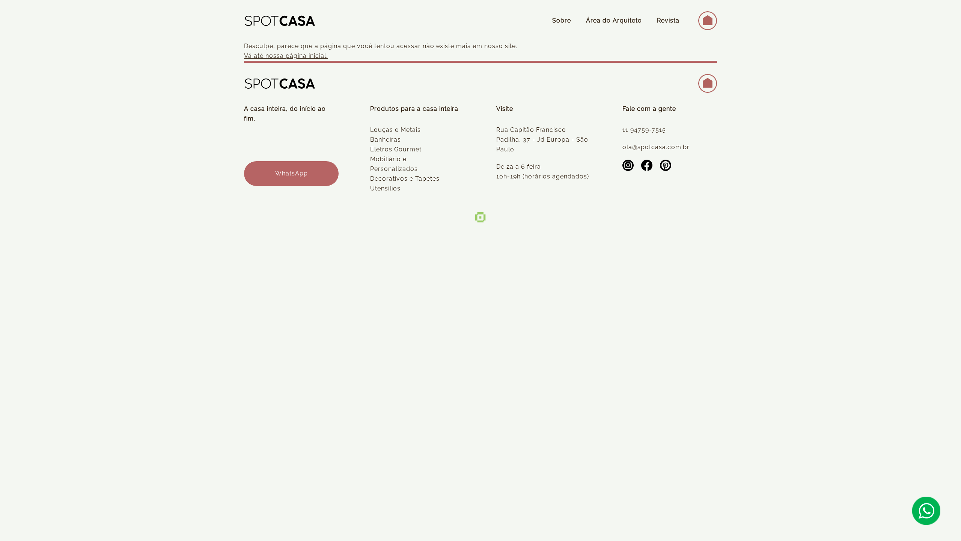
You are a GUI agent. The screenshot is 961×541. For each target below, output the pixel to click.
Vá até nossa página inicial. (286, 55)
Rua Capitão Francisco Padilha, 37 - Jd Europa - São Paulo (542, 139)
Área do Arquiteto (614, 20)
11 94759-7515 (644, 129)
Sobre (561, 20)
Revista (668, 20)
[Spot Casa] (280, 21)
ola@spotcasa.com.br (656, 147)
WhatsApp (291, 173)
